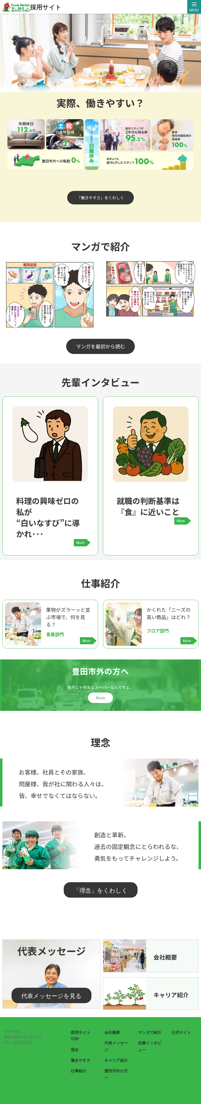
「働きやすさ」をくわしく (100, 197)
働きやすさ (80, 1060)
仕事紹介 (79, 1070)
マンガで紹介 (150, 1032)
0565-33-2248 (22, 1042)
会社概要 (112, 1032)
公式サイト (181, 1032)
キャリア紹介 (116, 1060)
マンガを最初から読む (100, 346)
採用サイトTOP (80, 1035)
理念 (75, 1049)
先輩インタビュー (150, 1046)
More (100, 698)
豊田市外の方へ (116, 1074)
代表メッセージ (116, 1046)
